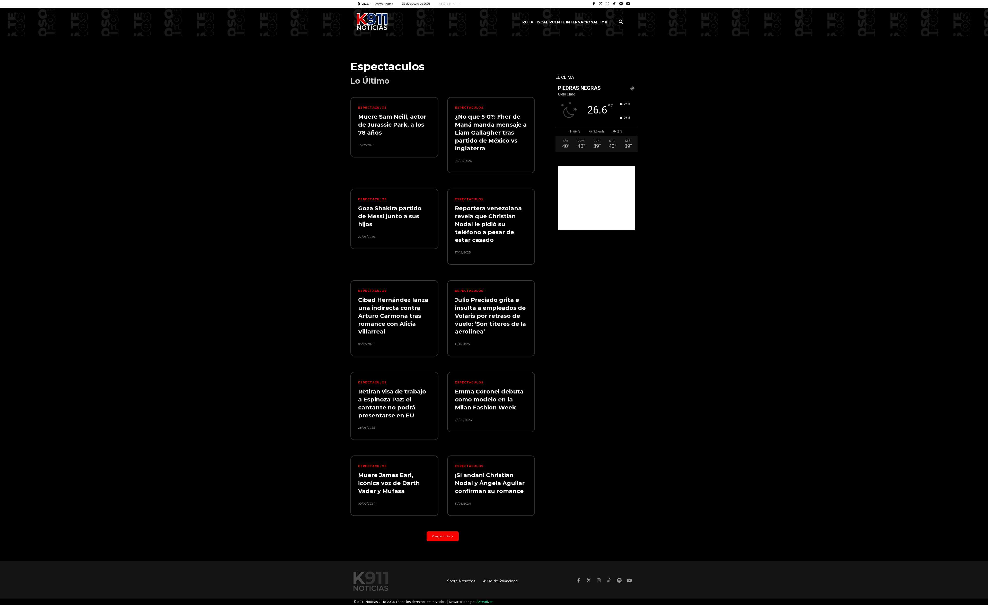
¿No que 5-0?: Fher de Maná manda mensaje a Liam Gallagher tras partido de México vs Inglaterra (491, 132)
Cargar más (441, 536)
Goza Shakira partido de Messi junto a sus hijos (389, 216)
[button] (621, 22)
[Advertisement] (596, 198)
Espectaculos (372, 107)
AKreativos (485, 601)
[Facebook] (593, 4)
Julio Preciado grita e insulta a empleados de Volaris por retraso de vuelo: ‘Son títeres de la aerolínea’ (490, 315)
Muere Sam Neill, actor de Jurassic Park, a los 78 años (392, 124)
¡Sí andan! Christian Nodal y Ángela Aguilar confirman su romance (490, 483)
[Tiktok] (614, 4)
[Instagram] (607, 4)
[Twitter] (600, 4)
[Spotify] (621, 4)
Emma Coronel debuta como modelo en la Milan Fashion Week (489, 399)
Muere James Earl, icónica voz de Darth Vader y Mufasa (389, 483)
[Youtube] (627, 4)
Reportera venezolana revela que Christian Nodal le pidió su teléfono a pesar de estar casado (488, 224)
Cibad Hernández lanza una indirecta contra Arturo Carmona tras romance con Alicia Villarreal (393, 315)
